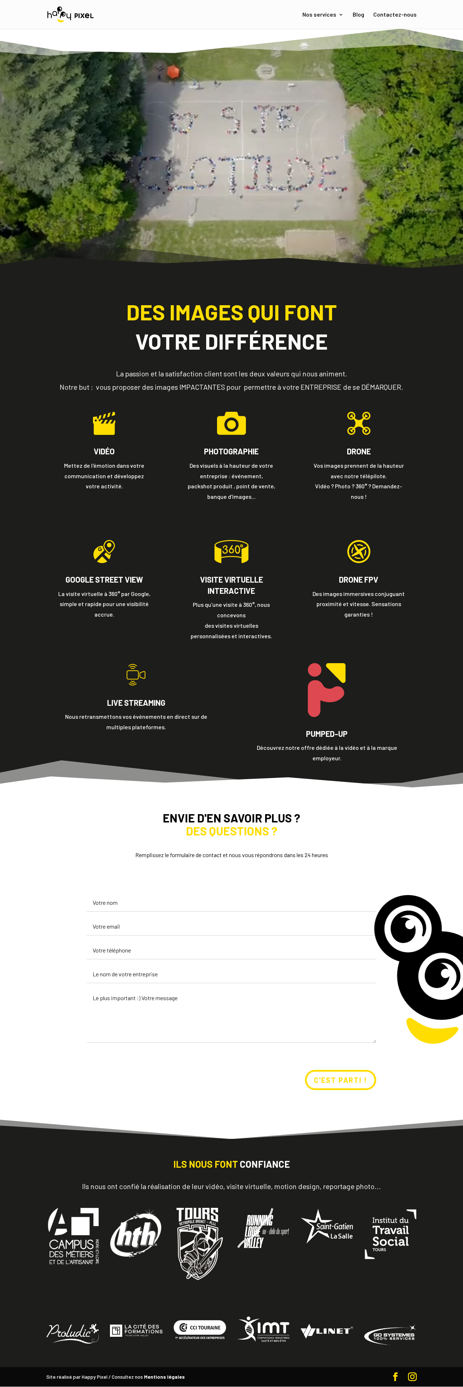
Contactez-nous (395, 15)
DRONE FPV (358, 579)
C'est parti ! (340, 1080)
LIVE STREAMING (136, 702)
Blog (358, 15)
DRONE (359, 451)
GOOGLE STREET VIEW (104, 579)
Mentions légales (164, 1377)
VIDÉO (104, 451)
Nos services (319, 15)
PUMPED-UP (327, 733)
